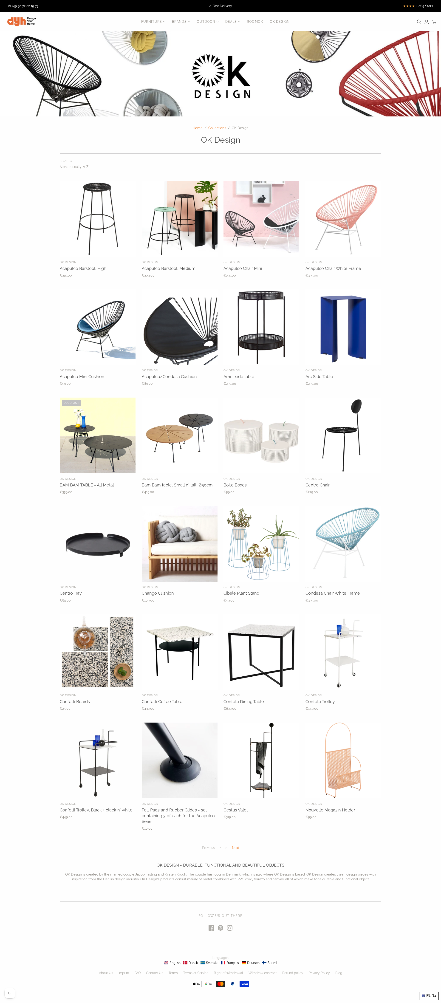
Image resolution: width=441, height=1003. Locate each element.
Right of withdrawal (228, 973)
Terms (173, 973)
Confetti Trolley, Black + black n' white (96, 810)
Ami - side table (238, 376)
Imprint (124, 973)
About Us (106, 973)
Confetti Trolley (320, 701)
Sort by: (67, 161)
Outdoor (206, 21)
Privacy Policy (319, 973)
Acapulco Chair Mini (242, 268)
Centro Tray (71, 593)
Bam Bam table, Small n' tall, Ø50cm (177, 485)
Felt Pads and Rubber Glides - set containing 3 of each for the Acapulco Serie (178, 816)
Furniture (151, 21)
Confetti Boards (75, 701)
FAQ (138, 973)
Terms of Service (195, 973)
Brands (179, 21)
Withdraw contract (263, 973)
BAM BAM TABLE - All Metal (87, 485)
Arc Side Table (319, 376)
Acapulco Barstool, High (83, 268)
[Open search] (419, 22)
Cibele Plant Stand (241, 593)
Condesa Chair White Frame (332, 593)
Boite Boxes (235, 485)
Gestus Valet (235, 810)
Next (235, 848)
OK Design (280, 21)
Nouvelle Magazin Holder (330, 810)
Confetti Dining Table (243, 701)
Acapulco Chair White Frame (333, 268)
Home (198, 128)
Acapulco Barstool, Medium (168, 268)
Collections (217, 128)
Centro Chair (317, 485)
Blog (338, 973)
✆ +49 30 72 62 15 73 (23, 6)
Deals (231, 21)
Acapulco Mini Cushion (82, 376)
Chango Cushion (158, 593)
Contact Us (154, 973)
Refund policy (292, 973)
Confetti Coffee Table (162, 701)
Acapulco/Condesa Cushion (169, 376)
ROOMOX (255, 21)
